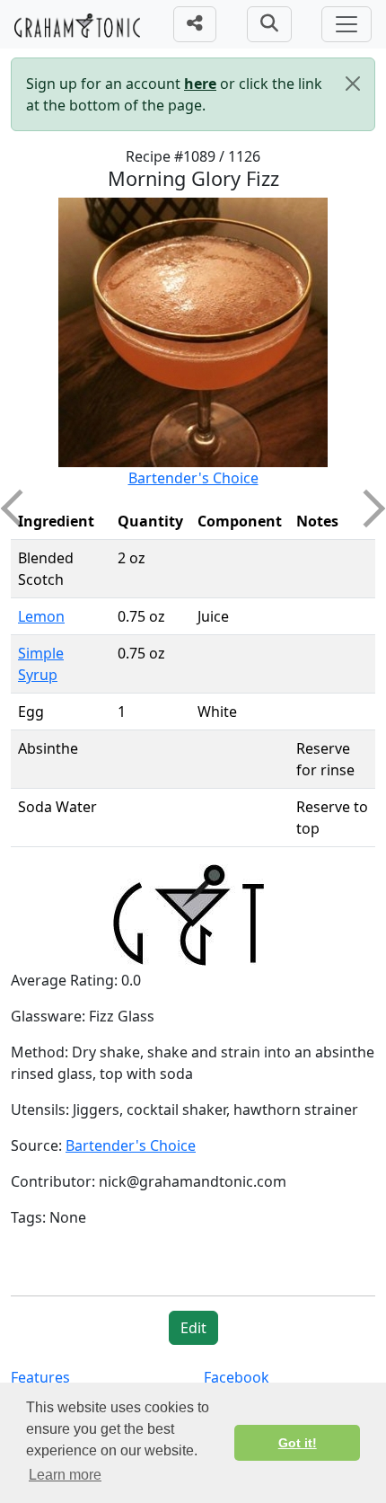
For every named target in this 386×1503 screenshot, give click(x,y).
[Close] (352, 83)
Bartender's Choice (193, 478)
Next (366, 508)
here (200, 83)
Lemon (41, 616)
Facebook (236, 1377)
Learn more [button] (65, 1474)
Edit (193, 1328)
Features (40, 1377)
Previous (20, 508)
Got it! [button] (297, 1443)
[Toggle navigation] (346, 24)
